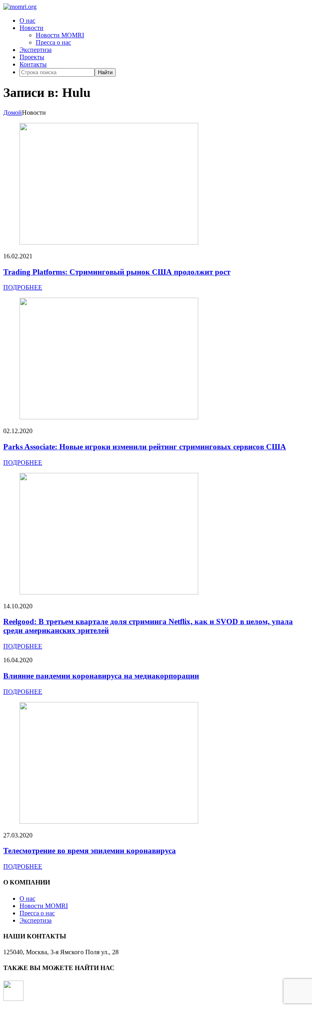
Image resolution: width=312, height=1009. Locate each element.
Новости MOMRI (60, 35)
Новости (31, 27)
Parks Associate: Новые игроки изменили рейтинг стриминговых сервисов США (144, 446)
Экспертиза (36, 49)
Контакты (33, 64)
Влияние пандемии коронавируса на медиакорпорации (101, 676)
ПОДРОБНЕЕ (22, 287)
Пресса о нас (53, 42)
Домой (12, 112)
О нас (27, 20)
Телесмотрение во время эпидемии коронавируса (89, 850)
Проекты (32, 57)
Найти (105, 72)
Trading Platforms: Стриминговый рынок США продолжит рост (116, 272)
